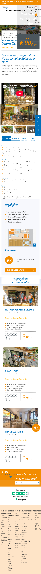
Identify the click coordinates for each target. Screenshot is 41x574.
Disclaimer (4, 540)
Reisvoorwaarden (5, 529)
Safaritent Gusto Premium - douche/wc (24, 558)
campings (7, 10)
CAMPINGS (11, 511)
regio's (18, 10)
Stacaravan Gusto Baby (24, 535)
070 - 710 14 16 (37, 525)
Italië (11, 33)
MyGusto (38, 17)
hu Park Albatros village (17, 528)
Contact (3, 542)
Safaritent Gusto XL (24, 550)
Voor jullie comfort (3, 524)
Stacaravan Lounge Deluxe (24, 528)
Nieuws (3, 520)
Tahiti (9, 546)
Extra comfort (24, 139)
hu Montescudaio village (18, 535)
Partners (3, 531)
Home (5, 33)
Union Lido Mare (9, 550)
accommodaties (12, 10)
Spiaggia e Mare (13, 35)
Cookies (3, 545)
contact (22, 10)
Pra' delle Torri (9, 526)
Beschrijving (6, 138)
